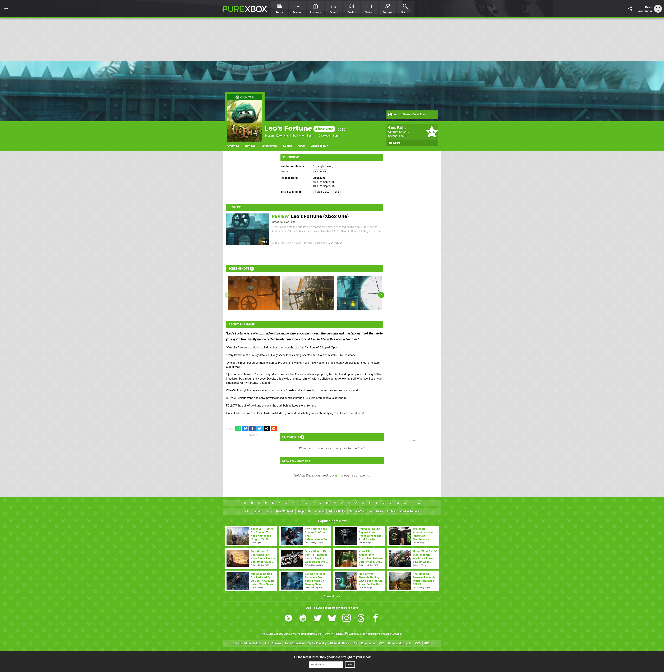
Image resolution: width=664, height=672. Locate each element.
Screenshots (269, 145)
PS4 (336, 192)
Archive (391, 511)
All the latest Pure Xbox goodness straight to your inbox (332, 657)
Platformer (321, 171)
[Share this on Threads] (267, 428)
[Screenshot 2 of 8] (308, 293)
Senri (310, 135)
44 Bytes (339, 634)
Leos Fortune (335, 243)
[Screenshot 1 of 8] (254, 293)
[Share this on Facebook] (252, 428)
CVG (418, 643)
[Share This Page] (630, 9)
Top (248, 511)
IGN (355, 643)
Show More (331, 596)
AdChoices (355, 634)
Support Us (304, 511)
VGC (381, 643)
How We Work (285, 511)
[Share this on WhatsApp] (238, 428)
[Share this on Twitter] (259, 428)
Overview (233, 145)
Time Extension (294, 643)
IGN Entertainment (311, 634)
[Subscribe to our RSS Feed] (288, 619)
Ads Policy (376, 511)
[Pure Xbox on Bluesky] (332, 619)
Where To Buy (319, 145)
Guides (287, 145)
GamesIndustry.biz (399, 643)
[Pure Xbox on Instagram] (346, 619)
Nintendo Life (252, 643)
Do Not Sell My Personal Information (382, 634)
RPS (427, 643)
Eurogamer (368, 643)
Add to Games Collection (409, 114)
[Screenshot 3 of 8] (363, 293)
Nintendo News (339, 643)
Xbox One (282, 135)
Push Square (273, 643)
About (258, 511)
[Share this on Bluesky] (245, 428)
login (335, 475)
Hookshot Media (279, 634)
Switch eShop (322, 192)
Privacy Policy (337, 511)
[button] (381, 295)
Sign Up (648, 11)
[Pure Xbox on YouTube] (303, 619)
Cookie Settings (410, 511)
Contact (320, 511)
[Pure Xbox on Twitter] (317, 619)
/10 (406, 131)
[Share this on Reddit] (274, 428)
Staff (269, 511)
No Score (394, 142)
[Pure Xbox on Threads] (361, 619)
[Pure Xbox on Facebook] (375, 619)
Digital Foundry (317, 643)
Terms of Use (357, 511)
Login (640, 11)
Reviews (250, 145)
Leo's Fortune (299, 128)
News (301, 145)
